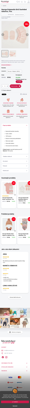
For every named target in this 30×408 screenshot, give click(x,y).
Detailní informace (6, 64)
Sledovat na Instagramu (16, 332)
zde (15, 398)
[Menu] (28, 2)
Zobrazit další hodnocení (15, 297)
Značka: (4, 18)
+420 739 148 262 (8, 353)
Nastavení (15, 406)
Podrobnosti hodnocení (19, 14)
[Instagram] (6, 357)
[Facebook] (2, 357)
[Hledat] (19, 2)
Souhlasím (16, 402)
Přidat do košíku (14, 86)
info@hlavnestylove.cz (9, 350)
